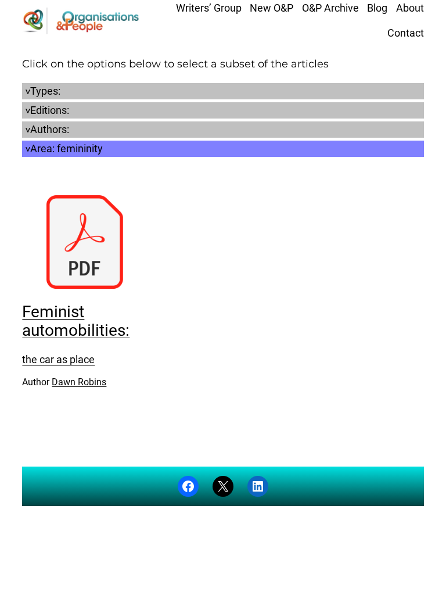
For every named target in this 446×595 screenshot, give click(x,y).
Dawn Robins (79, 382)
